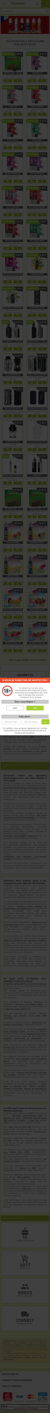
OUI (35, 708)
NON (15, 708)
